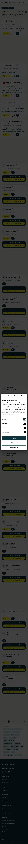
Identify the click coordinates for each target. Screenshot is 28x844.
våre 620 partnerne (9, 402)
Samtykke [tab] (4, 395)
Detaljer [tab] (10, 395)
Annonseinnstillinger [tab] (19, 395)
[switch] (24, 424)
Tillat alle (14, 438)
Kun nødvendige (14, 447)
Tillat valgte (14, 442)
